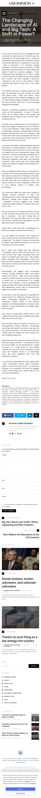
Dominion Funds (10, 677)
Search (34, 666)
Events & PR (8, 683)
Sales (6, 699)
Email (3, 488)
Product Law (9, 696)
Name (3, 480)
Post (7, 378)
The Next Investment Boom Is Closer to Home (13, 716)
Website (4, 496)
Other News (8, 690)
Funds (6, 687)
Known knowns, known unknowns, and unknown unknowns (19, 582)
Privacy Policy (16, 758)
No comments (7, 646)
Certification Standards (30, 758)
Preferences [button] (33, 783)
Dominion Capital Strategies (12, 40)
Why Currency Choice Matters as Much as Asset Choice (15, 734)
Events (6, 680)
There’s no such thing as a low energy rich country (19, 639)
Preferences (20, 793)
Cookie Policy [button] (27, 781)
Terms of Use (6, 758)
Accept (20, 789)
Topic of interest (10, 703)
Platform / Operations (12, 693)
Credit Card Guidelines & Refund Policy (15, 760)
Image (13, 378)
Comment (4, 455)
